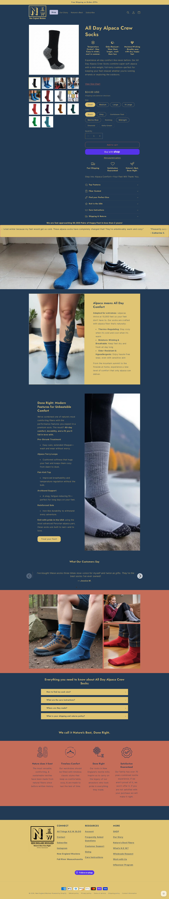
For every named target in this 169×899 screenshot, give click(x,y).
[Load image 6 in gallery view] (47, 96)
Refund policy (74, 893)
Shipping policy (114, 893)
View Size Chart (92, 84)
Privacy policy (86, 893)
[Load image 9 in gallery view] (34, 109)
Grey (101, 114)
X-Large (128, 104)
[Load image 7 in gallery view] (60, 96)
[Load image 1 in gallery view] (34, 83)
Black (90, 114)
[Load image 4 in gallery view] (73, 83)
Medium (102, 104)
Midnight (123, 120)
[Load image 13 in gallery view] (34, 122)
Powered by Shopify (59, 893)
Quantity (88, 131)
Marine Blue (93, 120)
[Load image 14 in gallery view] (47, 122)
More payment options (112, 158)
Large (115, 104)
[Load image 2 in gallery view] (47, 83)
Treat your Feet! (49, 539)
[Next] (140, 576)
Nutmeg (110, 120)
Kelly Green (108, 126)
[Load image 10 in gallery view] (47, 109)
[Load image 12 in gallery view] (73, 109)
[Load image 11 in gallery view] (60, 109)
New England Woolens (43, 893)
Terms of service (100, 893)
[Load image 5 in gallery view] (34, 96)
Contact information (129, 893)
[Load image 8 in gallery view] (73, 96)
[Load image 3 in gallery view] (60, 83)
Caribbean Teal (118, 115)
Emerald (93, 126)
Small (90, 104)
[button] (128, 12)
